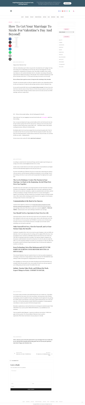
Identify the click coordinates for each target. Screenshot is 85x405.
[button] (74, 11)
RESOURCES (52, 401)
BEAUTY (60, 40)
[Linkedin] (66, 11)
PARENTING (61, 52)
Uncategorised (61, 64)
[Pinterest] (64, 11)
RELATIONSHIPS (62, 57)
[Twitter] (61, 11)
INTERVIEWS (61, 44)
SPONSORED (61, 61)
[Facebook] (59, 11)
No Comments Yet (15, 360)
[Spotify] (69, 11)
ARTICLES (44, 401)
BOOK (48, 401)
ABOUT (24, 401)
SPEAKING (28, 401)
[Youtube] (62, 11)
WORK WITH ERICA (38, 401)
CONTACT (61, 401)
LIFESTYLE (61, 47)
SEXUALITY (61, 59)
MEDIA (57, 401)
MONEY (60, 49)
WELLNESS (61, 66)
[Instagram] (68, 11)
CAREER (60, 42)
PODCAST (61, 54)
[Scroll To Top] (82, 402)
